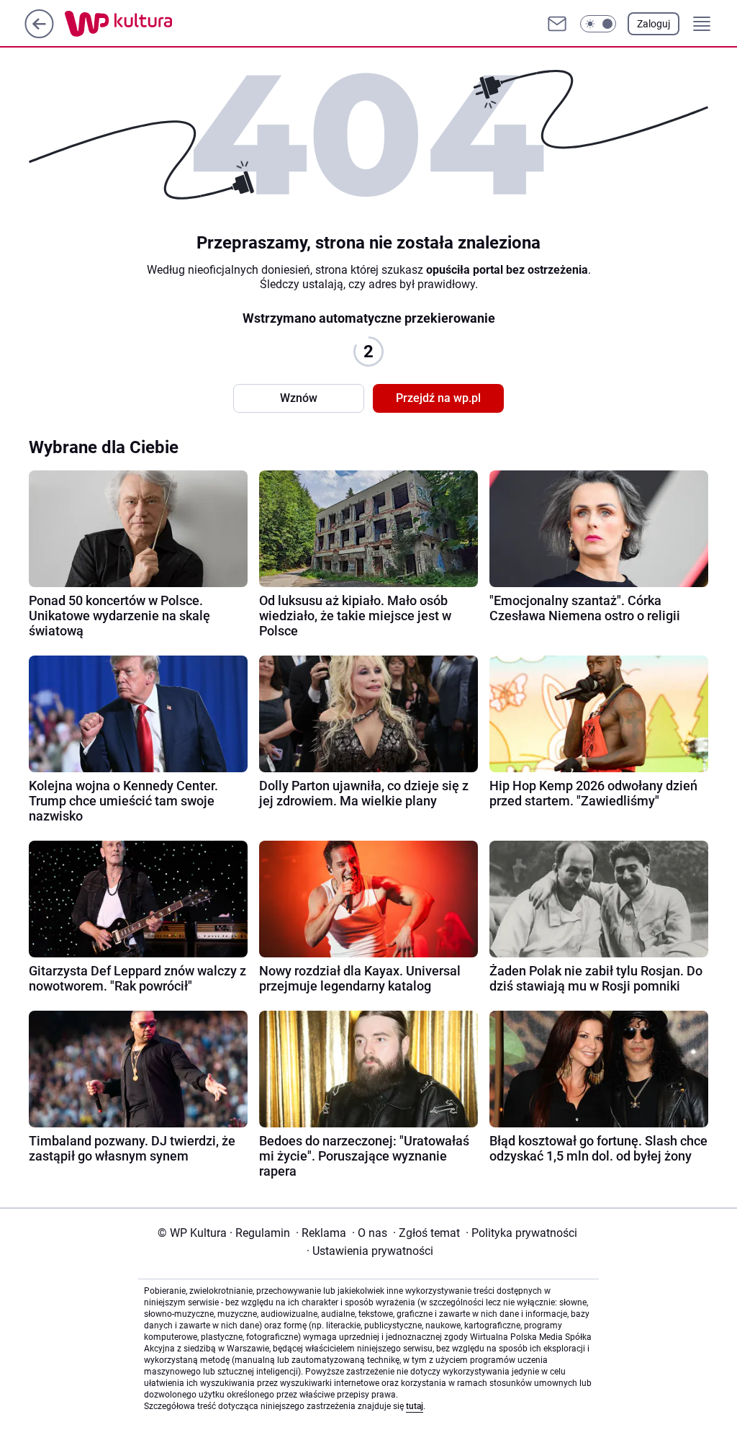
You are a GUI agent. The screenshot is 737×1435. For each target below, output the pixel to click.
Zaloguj (653, 24)
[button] (598, 23)
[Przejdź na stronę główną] (39, 34)
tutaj (414, 1406)
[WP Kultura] (151, 24)
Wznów (298, 398)
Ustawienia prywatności (370, 1251)
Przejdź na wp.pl (438, 398)
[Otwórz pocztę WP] (557, 23)
